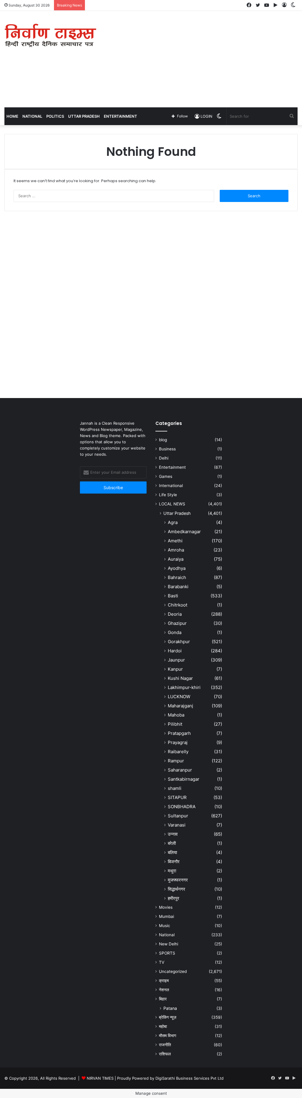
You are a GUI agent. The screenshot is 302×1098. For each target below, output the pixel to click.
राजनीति (165, 1044)
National (167, 934)
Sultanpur (178, 816)
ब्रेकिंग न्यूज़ (167, 1017)
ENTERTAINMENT (120, 116)
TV (161, 962)
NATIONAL (32, 116)
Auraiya (175, 559)
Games (165, 476)
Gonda (174, 632)
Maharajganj (180, 706)
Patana (170, 1008)
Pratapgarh (179, 733)
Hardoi (175, 651)
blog (163, 439)
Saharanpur (180, 770)
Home (12, 116)
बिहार (163, 999)
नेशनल (164, 989)
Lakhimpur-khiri (184, 687)
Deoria (175, 614)
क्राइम (164, 980)
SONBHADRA (182, 806)
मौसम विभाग (167, 1035)
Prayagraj (178, 742)
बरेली (172, 843)
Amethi (175, 541)
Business (167, 449)
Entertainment (172, 467)
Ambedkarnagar (184, 531)
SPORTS (167, 953)
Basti (173, 596)
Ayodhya (177, 568)
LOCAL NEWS (172, 504)
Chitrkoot (177, 605)
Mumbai (166, 916)
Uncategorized (173, 971)
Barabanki (178, 586)
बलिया (172, 852)
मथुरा (172, 871)
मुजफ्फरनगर (178, 880)
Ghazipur (177, 623)
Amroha (176, 550)
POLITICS (55, 116)
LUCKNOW (179, 696)
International (171, 485)
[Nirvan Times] (50, 35)
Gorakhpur (179, 641)
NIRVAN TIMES (100, 1078)
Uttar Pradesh (177, 513)
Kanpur (175, 669)
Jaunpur (176, 660)
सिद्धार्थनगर (176, 889)
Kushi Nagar (180, 678)
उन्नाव (173, 834)
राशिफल (165, 1054)
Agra (173, 522)
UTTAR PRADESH (84, 116)
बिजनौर (174, 861)
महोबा (163, 1026)
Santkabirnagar (183, 779)
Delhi (163, 458)
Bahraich (177, 577)
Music (164, 925)
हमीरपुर (173, 898)
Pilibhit (175, 724)
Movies (166, 907)
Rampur (176, 761)
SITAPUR (177, 797)
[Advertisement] (203, 58)
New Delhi (168, 944)
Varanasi (177, 825)
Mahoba (176, 715)
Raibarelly (178, 751)
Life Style (168, 494)
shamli (174, 788)
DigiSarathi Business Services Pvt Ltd (189, 1078)
